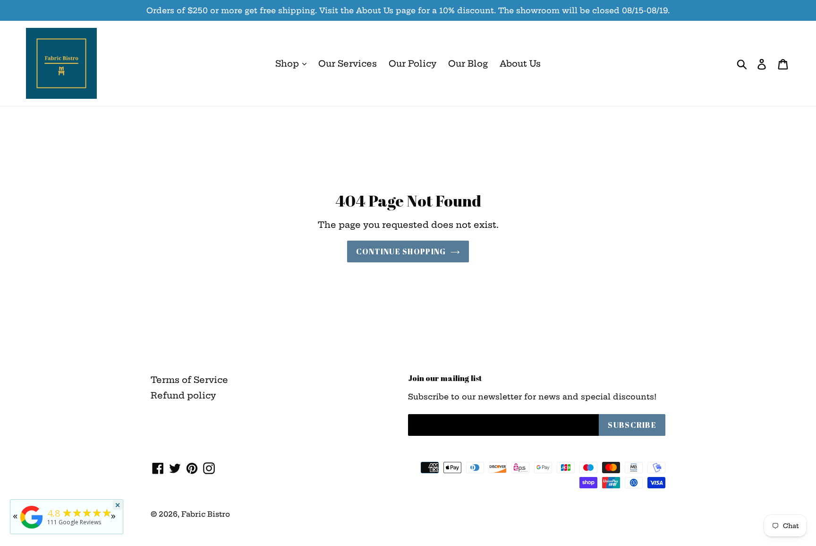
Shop (288, 63)
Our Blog (468, 63)
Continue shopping (401, 251)
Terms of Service (189, 379)
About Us (520, 63)
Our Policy (412, 63)
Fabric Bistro (205, 514)
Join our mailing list (445, 378)
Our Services (347, 63)
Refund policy (183, 395)
